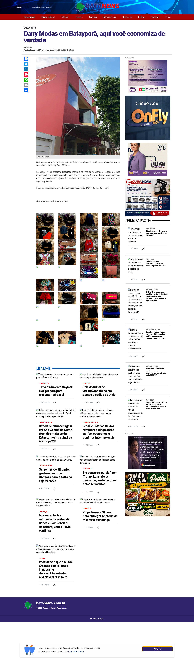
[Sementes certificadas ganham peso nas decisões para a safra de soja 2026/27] (56, 458)
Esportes (93, 17)
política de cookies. (76, 651)
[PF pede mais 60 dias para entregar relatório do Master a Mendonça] (100, 501)
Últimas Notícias (47, 17)
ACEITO (157, 649)
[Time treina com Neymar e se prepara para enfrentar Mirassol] (56, 376)
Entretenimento (109, 17)
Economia (155, 17)
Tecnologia (127, 17)
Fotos (168, 17)
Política (141, 17)
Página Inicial (29, 17)
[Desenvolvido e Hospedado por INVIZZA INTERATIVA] (97, 618)
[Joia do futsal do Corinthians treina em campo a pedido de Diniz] (100, 376)
